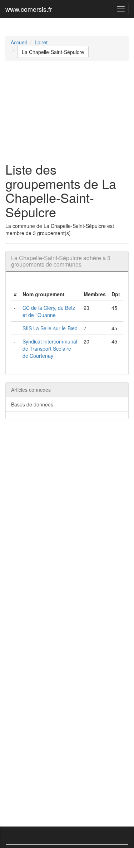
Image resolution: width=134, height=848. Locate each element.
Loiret (41, 42)
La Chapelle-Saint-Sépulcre (53, 51)
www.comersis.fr (28, 9)
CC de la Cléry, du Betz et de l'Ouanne (49, 311)
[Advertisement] (67, 111)
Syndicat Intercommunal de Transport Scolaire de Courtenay (50, 348)
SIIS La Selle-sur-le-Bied (50, 328)
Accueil (19, 42)
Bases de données (32, 404)
